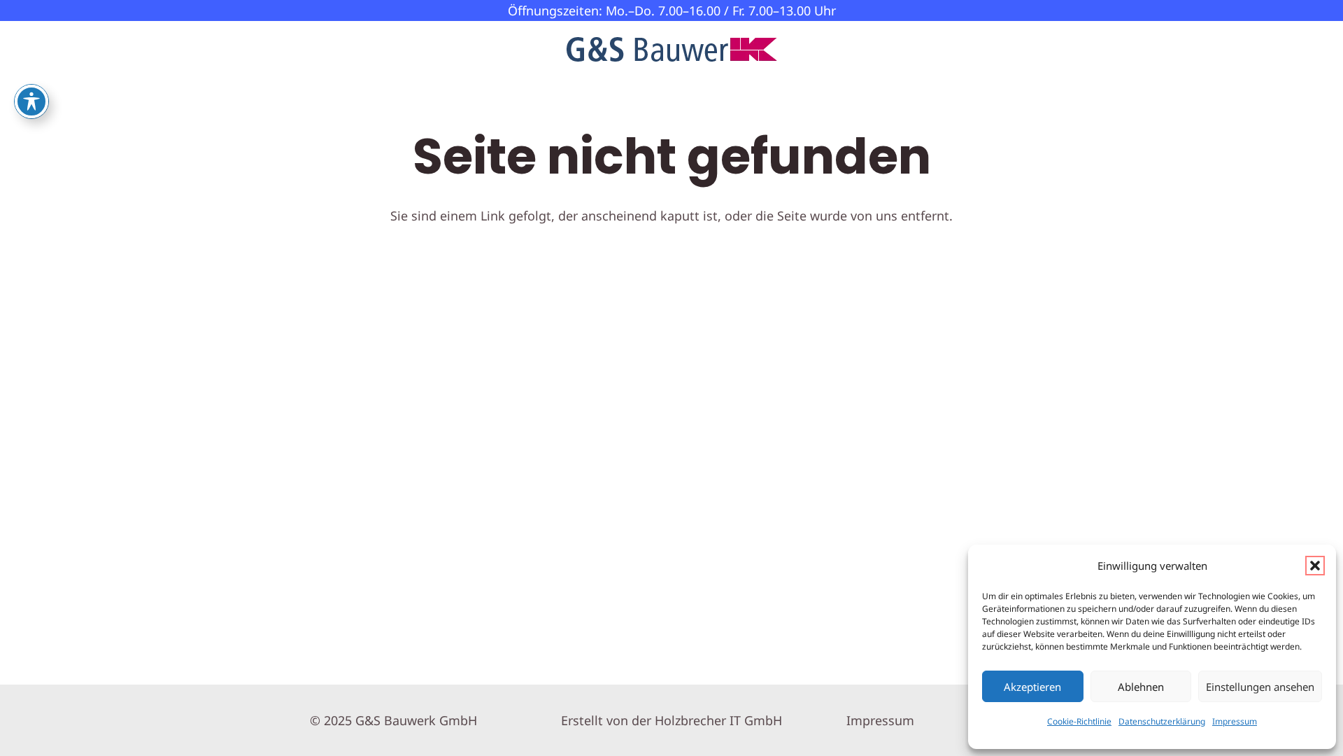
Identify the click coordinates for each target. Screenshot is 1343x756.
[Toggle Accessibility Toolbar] (31, 101)
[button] (1315, 566)
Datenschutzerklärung (1161, 721)
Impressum (1234, 721)
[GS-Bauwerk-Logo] (672, 49)
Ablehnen (1141, 687)
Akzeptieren (1032, 687)
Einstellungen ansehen (1260, 687)
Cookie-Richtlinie (1079, 721)
